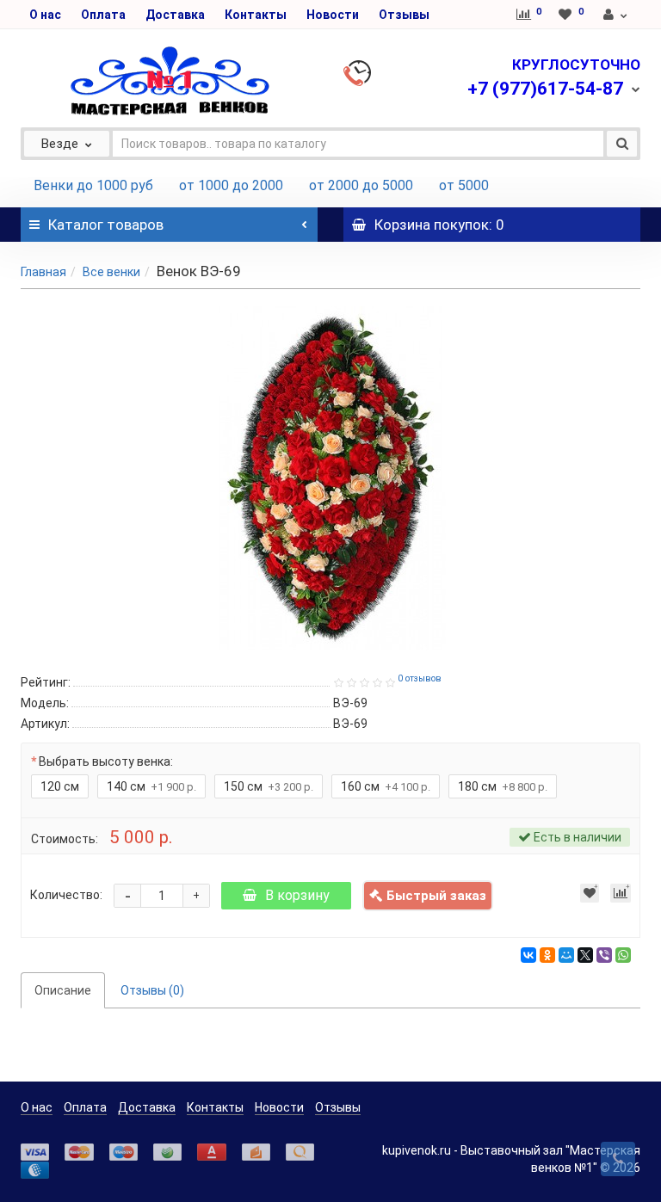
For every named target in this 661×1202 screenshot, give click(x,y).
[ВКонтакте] (528, 955)
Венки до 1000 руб (93, 185)
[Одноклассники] (547, 955)
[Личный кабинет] (616, 14)
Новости (332, 15)
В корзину (297, 895)
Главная (43, 272)
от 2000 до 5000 (361, 185)
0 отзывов (420, 678)
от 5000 (464, 185)
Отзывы (404, 15)
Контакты (256, 15)
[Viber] (604, 955)
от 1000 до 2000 (231, 185)
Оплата (103, 15)
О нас (45, 15)
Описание (62, 990)
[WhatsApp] (623, 955)
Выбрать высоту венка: (106, 761)
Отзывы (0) (152, 990)
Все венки (111, 272)
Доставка (175, 15)
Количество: (66, 895)
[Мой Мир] (566, 955)
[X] (585, 955)
